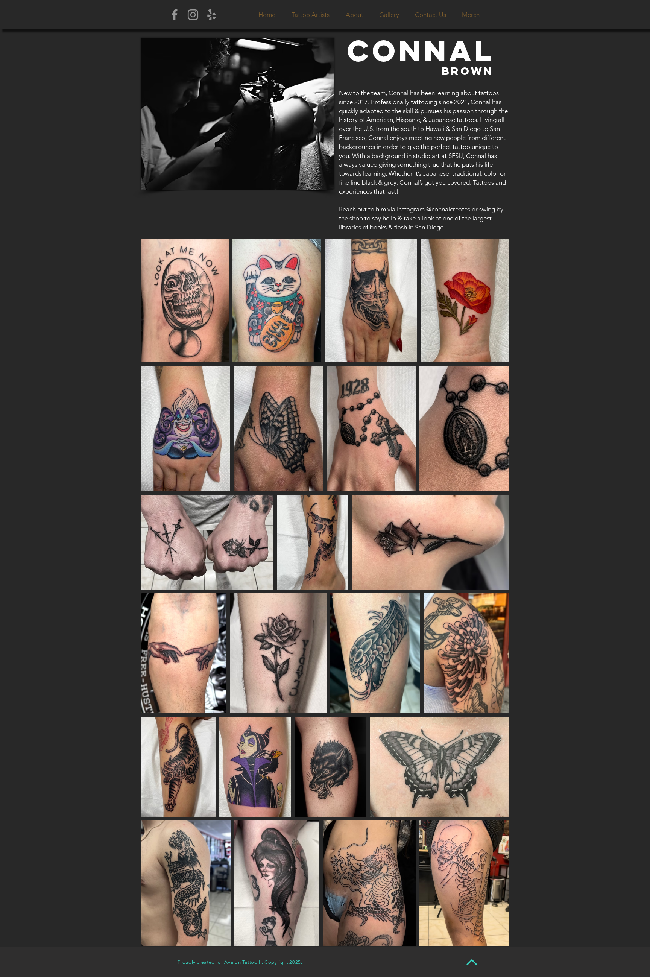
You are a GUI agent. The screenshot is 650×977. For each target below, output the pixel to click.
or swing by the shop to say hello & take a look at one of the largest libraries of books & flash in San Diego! (421, 218)
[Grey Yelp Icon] (211, 15)
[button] (310, 14)
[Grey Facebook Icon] (174, 15)
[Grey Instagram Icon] (193, 15)
